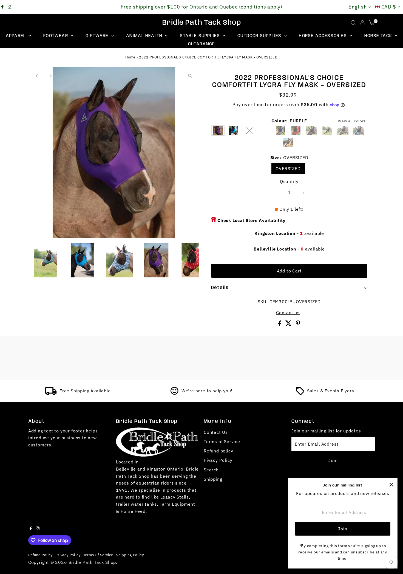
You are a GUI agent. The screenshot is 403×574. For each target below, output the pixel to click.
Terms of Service (222, 441)
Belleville (126, 469)
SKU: (263, 301)
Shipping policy (130, 554)
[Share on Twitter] (289, 324)
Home (130, 57)
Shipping (213, 479)
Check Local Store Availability (251, 220)
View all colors (352, 121)
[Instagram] (9, 6)
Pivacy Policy (218, 460)
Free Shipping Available (84, 390)
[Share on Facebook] (280, 324)
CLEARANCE (201, 44)
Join (332, 460)
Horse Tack (378, 35)
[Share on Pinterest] (298, 324)
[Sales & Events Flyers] (300, 393)
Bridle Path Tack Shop (201, 22)
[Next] (50, 76)
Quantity (289, 181)
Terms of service (98, 554)
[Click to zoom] (190, 76)
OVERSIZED (288, 168)
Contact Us (216, 432)
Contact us (288, 312)
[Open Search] (353, 22)
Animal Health (145, 35)
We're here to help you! (206, 390)
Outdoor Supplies (260, 35)
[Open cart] (372, 22)
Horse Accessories (323, 35)
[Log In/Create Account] (362, 22)
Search (211, 469)
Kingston (156, 469)
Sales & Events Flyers (330, 390)
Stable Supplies (200, 35)
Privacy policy (67, 554)
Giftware (98, 35)
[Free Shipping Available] (51, 393)
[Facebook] (2, 6)
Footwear (56, 35)
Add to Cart (289, 271)
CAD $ (388, 7)
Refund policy (218, 451)
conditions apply (260, 7)
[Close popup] (391, 484)
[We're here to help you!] (175, 393)
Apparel (16, 35)
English (357, 7)
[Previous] (37, 76)
